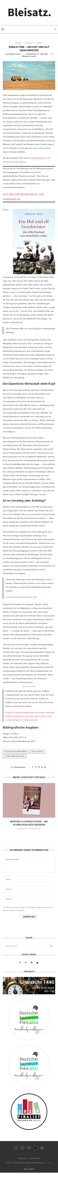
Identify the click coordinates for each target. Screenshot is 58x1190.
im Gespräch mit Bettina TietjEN (24, 712)
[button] (29, 834)
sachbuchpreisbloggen (15, 756)
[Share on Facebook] (33, 767)
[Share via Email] (45, 767)
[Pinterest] (29, 1147)
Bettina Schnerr (14, 54)
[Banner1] (29, 985)
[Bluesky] (35, 1147)
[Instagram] (22, 1147)
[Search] (55, 29)
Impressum (22, 1158)
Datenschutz (34, 1158)
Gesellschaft (37, 751)
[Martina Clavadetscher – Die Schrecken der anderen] (29, 800)
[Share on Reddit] (39, 767)
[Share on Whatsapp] (42, 767)
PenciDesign (48, 1163)
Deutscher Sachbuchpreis (16, 751)
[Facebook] (16, 1147)
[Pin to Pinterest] (36, 767)
